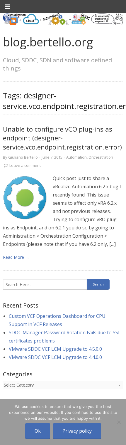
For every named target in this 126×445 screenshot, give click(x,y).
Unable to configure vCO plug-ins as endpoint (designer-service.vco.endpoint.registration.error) (62, 138)
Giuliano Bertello (23, 157)
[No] (119, 422)
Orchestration (100, 157)
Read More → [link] (16, 257)
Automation (76, 157)
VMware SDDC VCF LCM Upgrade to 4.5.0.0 (55, 349)
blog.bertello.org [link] (48, 42)
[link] (25, 198)
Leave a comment (25, 165)
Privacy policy (77, 431)
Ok (38, 431)
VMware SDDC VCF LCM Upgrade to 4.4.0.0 (55, 357)
